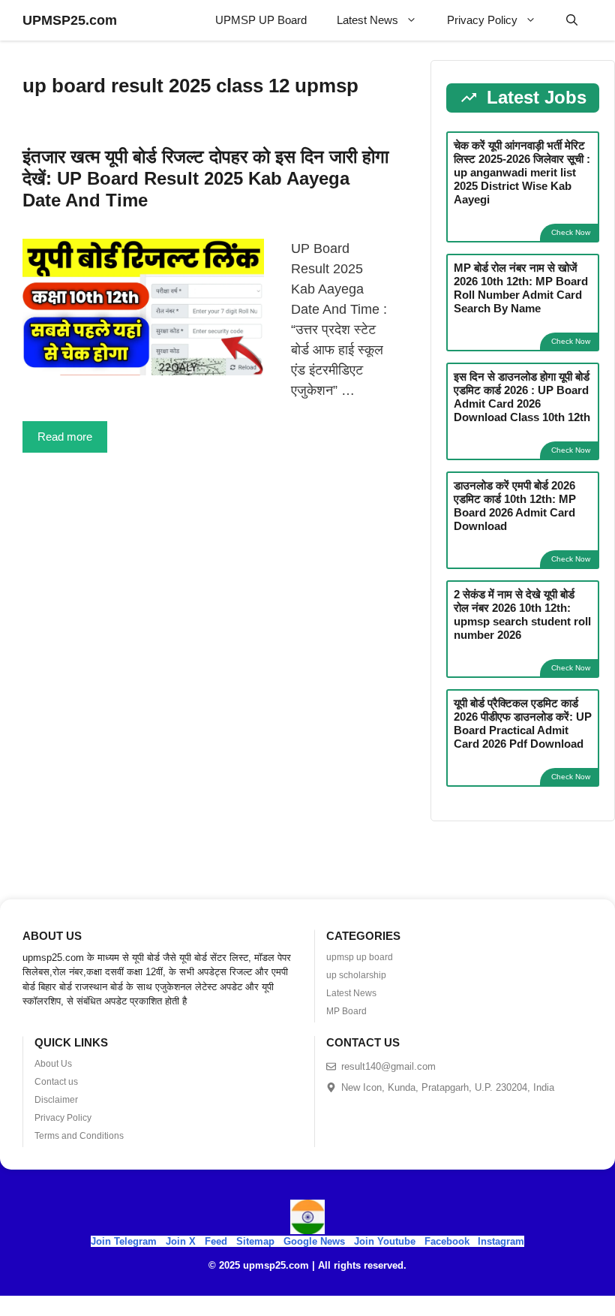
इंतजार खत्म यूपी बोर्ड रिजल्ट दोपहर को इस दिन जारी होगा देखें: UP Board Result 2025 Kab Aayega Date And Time (205, 178)
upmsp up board (359, 957)
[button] (571, 20)
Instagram (501, 1241)
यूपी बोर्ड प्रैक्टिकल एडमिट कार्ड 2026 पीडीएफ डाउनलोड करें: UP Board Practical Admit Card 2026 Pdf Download (523, 723)
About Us (53, 1064)
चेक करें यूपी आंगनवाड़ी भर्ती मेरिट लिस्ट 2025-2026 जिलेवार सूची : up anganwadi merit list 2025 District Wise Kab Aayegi (522, 172)
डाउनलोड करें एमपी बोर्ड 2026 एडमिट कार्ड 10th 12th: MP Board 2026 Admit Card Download (515, 505)
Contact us (56, 1082)
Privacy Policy (482, 20)
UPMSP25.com (69, 20)
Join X (182, 1241)
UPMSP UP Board (261, 20)
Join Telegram (124, 1241)
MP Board (346, 1011)
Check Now (570, 232)
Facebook (447, 1241)
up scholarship (356, 975)
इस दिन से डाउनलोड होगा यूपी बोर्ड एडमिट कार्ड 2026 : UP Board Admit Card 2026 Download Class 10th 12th (522, 396)
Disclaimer (56, 1100)
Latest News (367, 20)
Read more (65, 436)
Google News (314, 1241)
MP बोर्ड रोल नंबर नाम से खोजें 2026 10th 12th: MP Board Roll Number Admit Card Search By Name (521, 288)
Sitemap (255, 1241)
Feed (216, 1241)
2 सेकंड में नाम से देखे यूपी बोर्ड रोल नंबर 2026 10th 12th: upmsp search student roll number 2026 (522, 614)
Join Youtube (385, 1241)
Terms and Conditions (79, 1136)
